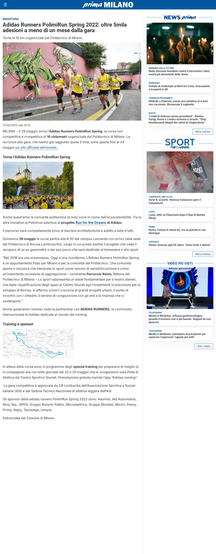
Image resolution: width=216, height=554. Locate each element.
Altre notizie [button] (202, 131)
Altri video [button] (203, 346)
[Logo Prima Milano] (108, 4)
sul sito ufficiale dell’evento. (36, 147)
